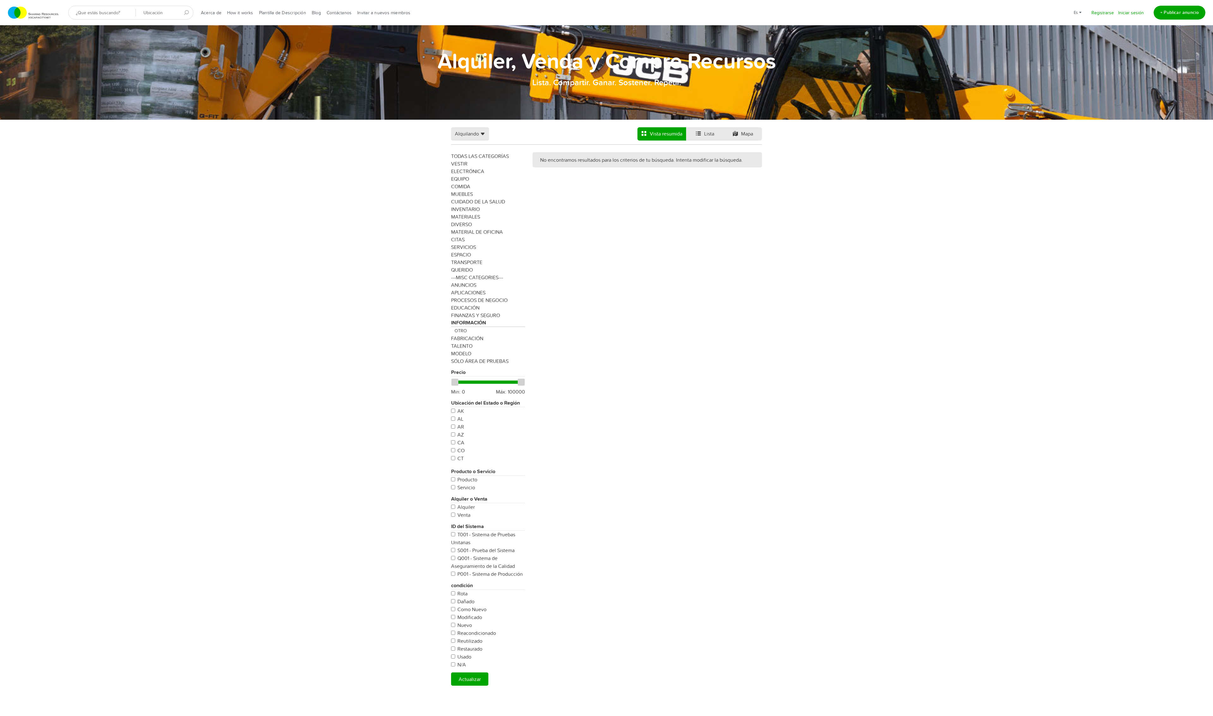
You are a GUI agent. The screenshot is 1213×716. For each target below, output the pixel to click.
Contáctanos (339, 12)
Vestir (459, 163)
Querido (462, 269)
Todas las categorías (480, 156)
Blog (316, 12)
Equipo (460, 178)
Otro (461, 331)
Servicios (463, 247)
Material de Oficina (477, 231)
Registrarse (1102, 12)
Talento (462, 345)
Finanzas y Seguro (475, 315)
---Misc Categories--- (477, 277)
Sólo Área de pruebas (480, 361)
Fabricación (467, 338)
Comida (460, 186)
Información (468, 322)
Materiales (465, 216)
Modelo (461, 353)
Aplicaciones (468, 292)
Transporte (466, 262)
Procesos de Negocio (479, 300)
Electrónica (467, 171)
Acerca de (211, 12)
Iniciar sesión (1131, 12)
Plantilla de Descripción (282, 12)
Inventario (465, 209)
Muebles (462, 193)
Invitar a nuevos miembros (384, 12)
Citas (458, 239)
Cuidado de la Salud (478, 201)
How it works (240, 12)
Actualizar (470, 679)
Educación (465, 307)
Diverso (461, 224)
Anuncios (463, 284)
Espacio (461, 254)
